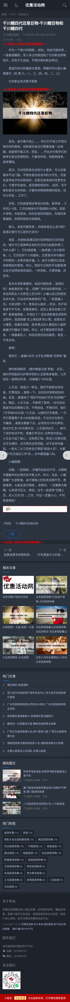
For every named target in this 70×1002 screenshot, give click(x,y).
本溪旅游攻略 (13, 873)
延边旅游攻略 (51, 853)
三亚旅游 (56, 879)
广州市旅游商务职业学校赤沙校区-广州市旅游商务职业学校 (36, 706)
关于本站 (38, 924)
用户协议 (58, 924)
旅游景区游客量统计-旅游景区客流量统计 (30, 716)
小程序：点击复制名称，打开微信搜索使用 (35, 998)
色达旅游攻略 (14, 846)
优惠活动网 (27, 924)
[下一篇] (66, 455)
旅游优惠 (11, 832)
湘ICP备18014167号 (22, 928)
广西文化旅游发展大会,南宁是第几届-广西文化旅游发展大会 (37, 734)
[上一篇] (3, 455)
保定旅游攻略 (48, 839)
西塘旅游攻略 (14, 859)
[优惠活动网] (35, 8)
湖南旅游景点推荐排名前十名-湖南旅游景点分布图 (35, 743)
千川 (12, 14)
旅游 (27, 832)
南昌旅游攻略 (37, 859)
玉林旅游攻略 (13, 866)
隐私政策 (48, 924)
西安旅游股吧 (36, 866)
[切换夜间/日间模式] (16, 5)
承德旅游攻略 (36, 879)
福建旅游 (30, 853)
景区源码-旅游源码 (17, 684)
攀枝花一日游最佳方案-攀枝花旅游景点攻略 (31, 723)
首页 (4, 14)
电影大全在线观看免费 (19, 839)
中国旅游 (35, 846)
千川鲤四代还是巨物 (26, 523)
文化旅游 (10, 886)
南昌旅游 (54, 846)
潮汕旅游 (11, 853)
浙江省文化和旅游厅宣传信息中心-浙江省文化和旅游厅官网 (36, 695)
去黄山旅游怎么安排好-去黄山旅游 (26, 750)
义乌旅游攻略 (13, 879)
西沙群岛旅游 (36, 873)
